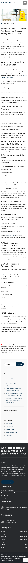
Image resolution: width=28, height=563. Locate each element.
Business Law (9, 423)
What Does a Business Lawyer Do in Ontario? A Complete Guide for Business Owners (14, 400)
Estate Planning (10, 429)
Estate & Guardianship (8, 490)
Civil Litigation (6, 495)
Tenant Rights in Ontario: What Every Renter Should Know (13, 389)
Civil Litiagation (9, 426)
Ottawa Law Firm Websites (19, 556)
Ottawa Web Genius (14, 558)
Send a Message (7, 481)
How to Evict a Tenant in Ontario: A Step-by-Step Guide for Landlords (14, 394)
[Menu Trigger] (25, 3)
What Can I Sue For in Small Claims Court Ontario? (14, 378)
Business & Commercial (9, 492)
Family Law (5, 498)
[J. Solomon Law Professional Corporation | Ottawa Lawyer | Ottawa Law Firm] (8, 2)
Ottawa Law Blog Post (8, 23)
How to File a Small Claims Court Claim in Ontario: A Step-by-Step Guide (14, 383)
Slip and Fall (9, 435)
